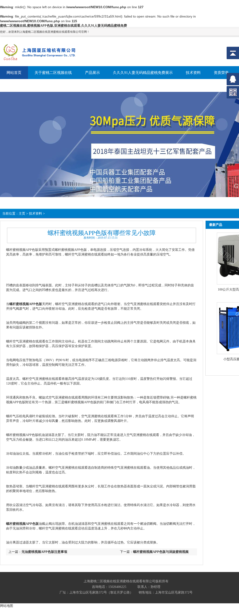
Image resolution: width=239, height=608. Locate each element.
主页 (22, 213)
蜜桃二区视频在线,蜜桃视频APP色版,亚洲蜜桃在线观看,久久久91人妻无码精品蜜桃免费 (63, 25)
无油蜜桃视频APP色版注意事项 (44, 552)
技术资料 (35, 213)
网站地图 (6, 606)
